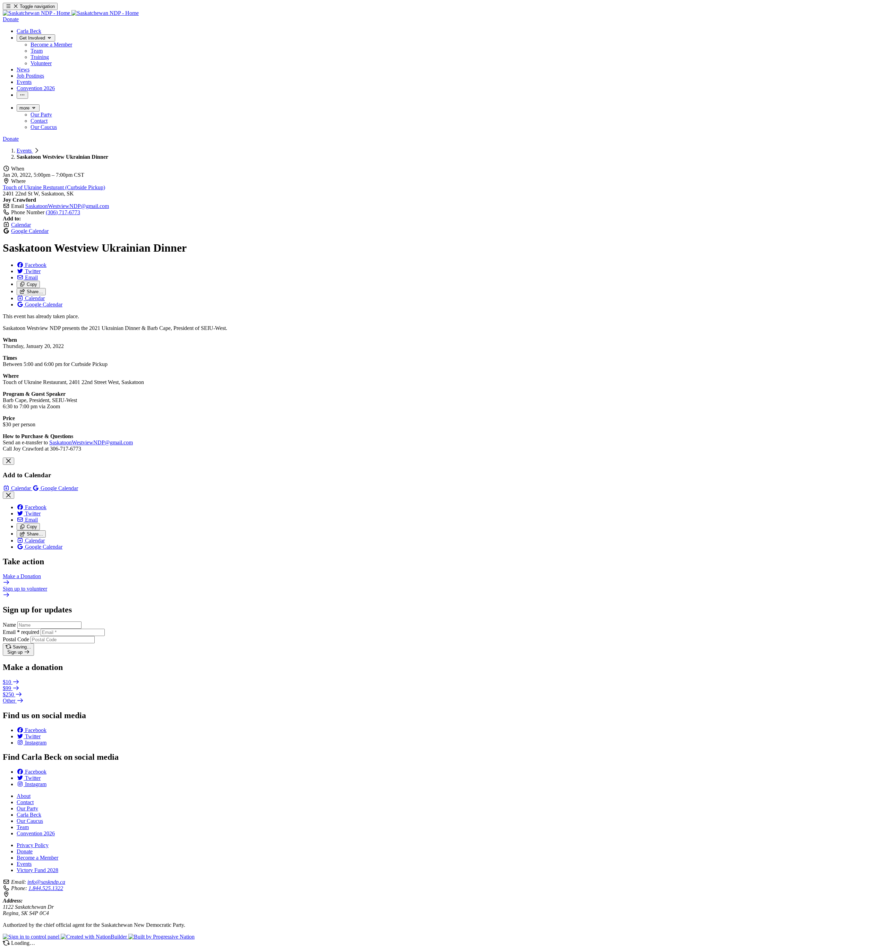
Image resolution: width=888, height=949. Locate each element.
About (24, 796)
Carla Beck (29, 815)
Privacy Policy (33, 845)
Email (21, 632)
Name (9, 625)
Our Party (27, 808)
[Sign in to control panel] (32, 937)
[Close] (8, 461)
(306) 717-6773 (63, 212)
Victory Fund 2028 (37, 870)
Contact (25, 802)
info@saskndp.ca (46, 882)
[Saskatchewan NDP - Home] (71, 13)
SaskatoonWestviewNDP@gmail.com (67, 206)
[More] (22, 95)
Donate (25, 851)
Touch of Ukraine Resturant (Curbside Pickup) (54, 187)
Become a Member (37, 858)
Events (25, 151)
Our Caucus (30, 821)
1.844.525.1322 (45, 888)
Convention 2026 (36, 833)
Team (23, 827)
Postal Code (16, 639)
